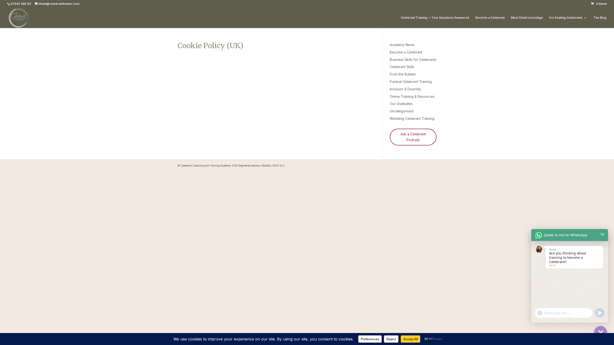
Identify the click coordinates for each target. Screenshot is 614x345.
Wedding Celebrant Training (412, 118)
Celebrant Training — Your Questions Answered (435, 17)
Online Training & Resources (412, 96)
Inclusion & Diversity (405, 89)
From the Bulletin (403, 74)
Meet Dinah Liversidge (527, 17)
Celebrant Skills (402, 67)
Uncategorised (401, 111)
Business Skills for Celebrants (413, 60)
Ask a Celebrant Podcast (413, 137)
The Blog (599, 17)
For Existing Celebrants (565, 17)
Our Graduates (401, 104)
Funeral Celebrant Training (411, 82)
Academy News (402, 45)
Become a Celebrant (490, 17)
